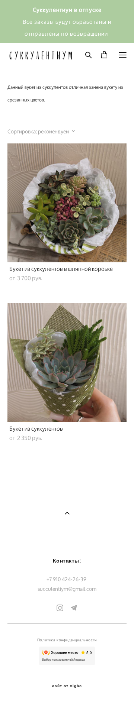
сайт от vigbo (67, 686)
